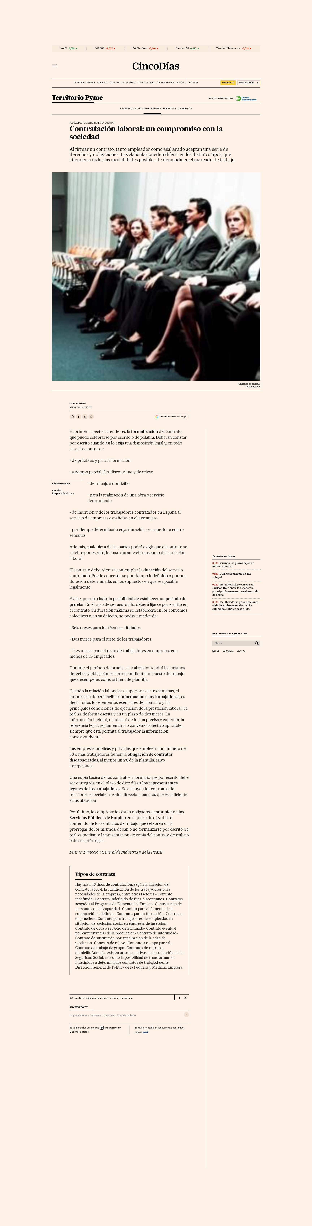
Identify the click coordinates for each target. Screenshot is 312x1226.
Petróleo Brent (140, 48)
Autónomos (126, 108)
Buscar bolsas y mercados (229, 633)
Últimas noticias (165, 82)
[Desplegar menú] (54, 66)
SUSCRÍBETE (228, 82)
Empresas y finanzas (84, 82)
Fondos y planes (146, 82)
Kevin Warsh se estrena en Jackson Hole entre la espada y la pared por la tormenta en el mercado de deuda (235, 589)
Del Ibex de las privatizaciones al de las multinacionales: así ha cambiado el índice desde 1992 (235, 605)
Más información (79, 1031)
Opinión (180, 82)
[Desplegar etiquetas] (186, 1014)
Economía (115, 82)
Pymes (138, 108)
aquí (145, 1031)
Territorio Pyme (77, 97)
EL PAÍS (192, 81)
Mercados (102, 82)
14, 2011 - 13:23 (81, 407)
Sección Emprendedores (63, 492)
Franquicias (169, 108)
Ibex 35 (63, 48)
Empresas (95, 1015)
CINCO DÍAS (78, 403)
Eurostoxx (228, 651)
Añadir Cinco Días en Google (173, 416)
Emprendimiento (126, 1015)
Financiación (185, 108)
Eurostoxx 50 (182, 48)
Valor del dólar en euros (228, 48)
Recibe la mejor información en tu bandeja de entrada (104, 998)
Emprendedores (152, 108)
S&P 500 (99, 48)
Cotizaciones (128, 82)
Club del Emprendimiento (246, 98)
